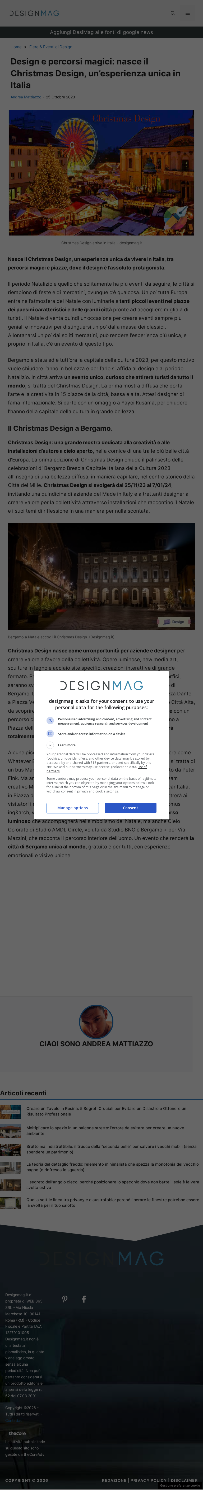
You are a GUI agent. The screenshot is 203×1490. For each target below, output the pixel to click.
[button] (101, 745)
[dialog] (101, 745)
